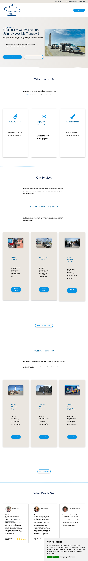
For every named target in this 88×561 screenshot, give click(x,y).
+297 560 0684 (58, 1)
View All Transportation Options (44, 325)
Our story (25, 94)
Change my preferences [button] (67, 557)
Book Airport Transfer (79, 10)
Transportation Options (12, 57)
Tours (59, 10)
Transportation (52, 10)
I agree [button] (49, 557)
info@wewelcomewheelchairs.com (77, 1)
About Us (66, 10)
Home (44, 10)
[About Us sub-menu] (70, 10)
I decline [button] (55, 557)
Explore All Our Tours (33, 57)
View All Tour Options (44, 471)
